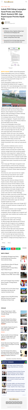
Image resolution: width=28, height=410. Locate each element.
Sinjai (9, 6)
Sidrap (5, 6)
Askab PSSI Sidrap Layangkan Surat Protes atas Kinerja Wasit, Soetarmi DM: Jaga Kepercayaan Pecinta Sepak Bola (13, 14)
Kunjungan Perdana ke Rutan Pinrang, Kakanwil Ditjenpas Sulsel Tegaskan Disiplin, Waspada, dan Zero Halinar (16, 373)
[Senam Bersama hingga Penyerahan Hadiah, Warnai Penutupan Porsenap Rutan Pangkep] (24, 345)
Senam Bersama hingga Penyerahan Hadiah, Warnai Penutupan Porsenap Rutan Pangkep (10, 344)
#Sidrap (3, 242)
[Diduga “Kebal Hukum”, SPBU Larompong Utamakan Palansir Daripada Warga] (24, 313)
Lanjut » (24, 395)
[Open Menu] (2, 1)
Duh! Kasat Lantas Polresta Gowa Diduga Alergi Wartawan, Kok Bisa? (15, 366)
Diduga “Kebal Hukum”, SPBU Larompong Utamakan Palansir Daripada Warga (9, 312)
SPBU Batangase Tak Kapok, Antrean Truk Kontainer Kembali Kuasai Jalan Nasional (15, 379)
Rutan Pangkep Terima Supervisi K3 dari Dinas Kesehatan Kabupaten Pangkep (16, 390)
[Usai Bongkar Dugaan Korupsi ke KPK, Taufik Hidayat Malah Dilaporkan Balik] (24, 329)
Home (2, 6)
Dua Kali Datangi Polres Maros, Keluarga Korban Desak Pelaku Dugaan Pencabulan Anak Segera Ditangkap (9, 321)
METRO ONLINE (18, 407)
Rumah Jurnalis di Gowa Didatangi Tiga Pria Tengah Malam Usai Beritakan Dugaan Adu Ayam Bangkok (9, 337)
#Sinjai (9, 242)
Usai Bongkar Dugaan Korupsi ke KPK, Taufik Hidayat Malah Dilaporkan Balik (9, 328)
